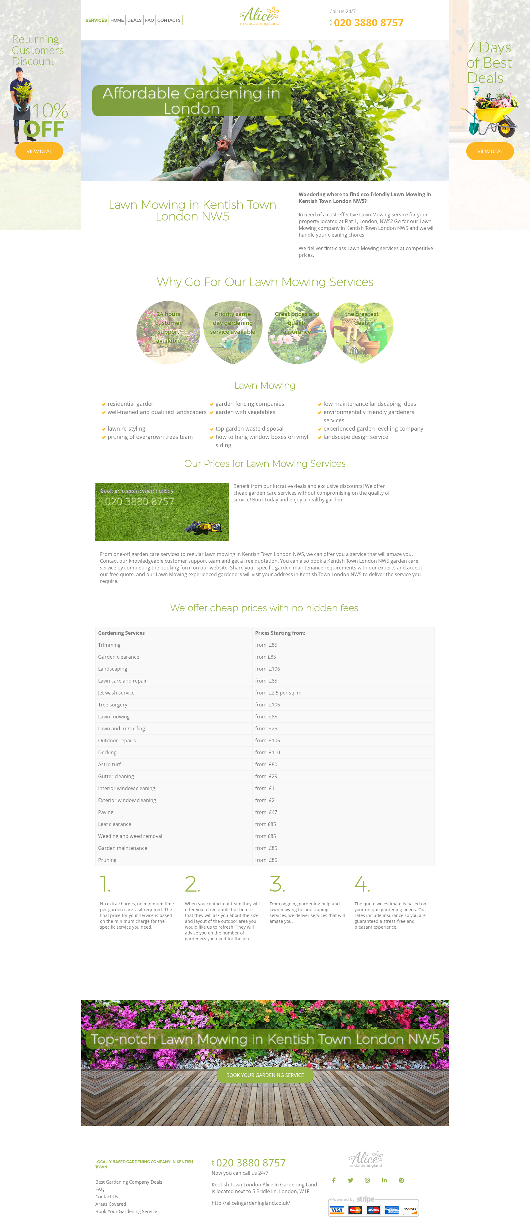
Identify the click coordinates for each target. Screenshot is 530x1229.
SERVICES (96, 20)
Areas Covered (110, 1204)
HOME (117, 20)
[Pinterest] (401, 1180)
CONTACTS (169, 20)
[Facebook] (334, 1180)
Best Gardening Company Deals (128, 1182)
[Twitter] (350, 1180)
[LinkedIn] (384, 1180)
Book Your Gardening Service (265, 1075)
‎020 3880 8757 (139, 501)
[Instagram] (367, 1180)
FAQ (100, 1189)
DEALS (134, 20)
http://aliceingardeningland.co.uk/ (251, 1203)
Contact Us (106, 1196)
